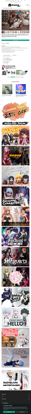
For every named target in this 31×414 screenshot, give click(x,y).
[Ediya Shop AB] (14, 5)
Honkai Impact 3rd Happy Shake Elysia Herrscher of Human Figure (21, 95)
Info (2, 396)
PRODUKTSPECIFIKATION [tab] (6, 55)
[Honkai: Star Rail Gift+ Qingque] (8, 89)
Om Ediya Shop (4, 394)
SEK (21, 0)
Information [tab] (14, 55)
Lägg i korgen (16, 40)
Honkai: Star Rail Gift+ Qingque (6, 95)
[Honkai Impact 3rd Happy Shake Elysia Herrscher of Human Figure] (22, 89)
